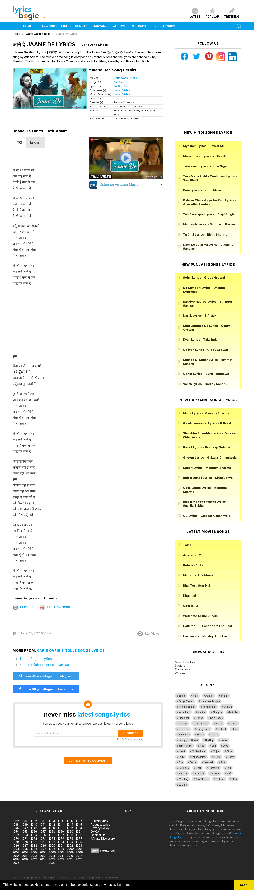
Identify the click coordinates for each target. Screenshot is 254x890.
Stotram (220, 779)
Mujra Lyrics (206, 413)
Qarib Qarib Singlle (125, 77)
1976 (70, 838)
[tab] (19, 142)
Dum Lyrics (202, 190)
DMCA (95, 831)
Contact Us (98, 835)
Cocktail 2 (190, 606)
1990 (52, 845)
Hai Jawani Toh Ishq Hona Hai (205, 636)
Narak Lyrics (199, 315)
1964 (34, 835)
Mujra (216, 751)
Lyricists (180, 672)
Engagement (203, 729)
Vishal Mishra (122, 90)
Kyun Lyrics (201, 339)
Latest (195, 16)
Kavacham (184, 712)
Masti (182, 751)
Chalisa (227, 706)
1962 (16, 835)
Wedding (183, 779)
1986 (16, 845)
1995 (25, 848)
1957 (43, 831)
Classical (184, 718)
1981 (42, 842)
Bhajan (224, 695)
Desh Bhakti (201, 723)
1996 (34, 848)
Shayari (216, 773)
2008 (70, 852)
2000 (70, 848)
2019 (25, 859)
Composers (182, 669)
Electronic (184, 729)
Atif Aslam (120, 82)
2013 (43, 855)
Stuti (234, 779)
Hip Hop (209, 740)
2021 (43, 859)
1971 (24, 838)
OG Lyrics (206, 516)
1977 (79, 838)
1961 (78, 831)
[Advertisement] (50, 321)
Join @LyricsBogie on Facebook (48, 689)
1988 (34, 845)
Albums (119, 26)
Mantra (201, 712)
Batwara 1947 (193, 565)
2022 (52, 859)
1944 (70, 824)
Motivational (199, 751)
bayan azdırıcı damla (36, 798)
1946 (16, 828)
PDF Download (58, 607)
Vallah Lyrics (205, 384)
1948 (34, 828)
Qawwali (208, 762)
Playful (217, 757)
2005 (43, 852)
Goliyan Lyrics (205, 350)
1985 (79, 842)
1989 (43, 845)
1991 (60, 845)
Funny (200, 734)
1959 (61, 831)
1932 (34, 821)
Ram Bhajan (209, 706)
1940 (34, 824)
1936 (70, 821)
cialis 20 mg (7, 798)
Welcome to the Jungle (200, 616)
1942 (52, 824)
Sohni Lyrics (204, 277)
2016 (70, 855)
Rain (223, 762)
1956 (34, 831)
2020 (34, 859)
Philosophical (198, 757)
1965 (43, 835)
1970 (16, 838)
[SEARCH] (239, 26)
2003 (25, 852)
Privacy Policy (100, 828)
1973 (43, 838)
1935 (61, 821)
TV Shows (138, 26)
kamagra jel (70, 798)
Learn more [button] (125, 884)
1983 (61, 842)
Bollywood (46, 26)
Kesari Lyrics (207, 468)
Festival (221, 729)
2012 (34, 855)
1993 (79, 845)
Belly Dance (216, 718)
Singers (180, 665)
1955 (25, 831)
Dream (233, 723)
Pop (181, 762)
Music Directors (185, 662)
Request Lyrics (163, 26)
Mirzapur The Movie (198, 575)
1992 (70, 845)
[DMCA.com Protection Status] (103, 852)
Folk (235, 729)
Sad (229, 768)
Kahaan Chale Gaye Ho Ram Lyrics (210, 202)
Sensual (183, 773)
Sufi (229, 773)
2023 (61, 859)
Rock (198, 768)
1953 (79, 828)
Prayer (193, 762)
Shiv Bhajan (201, 779)
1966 (52, 835)
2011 (24, 855)
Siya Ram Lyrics (203, 146)
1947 (25, 828)
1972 (34, 838)
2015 (61, 855)
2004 (34, 852)
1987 (25, 845)
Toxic (187, 545)
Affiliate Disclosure (103, 838)
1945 (79, 824)
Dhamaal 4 (191, 595)
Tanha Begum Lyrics (35, 659)
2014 (52, 855)
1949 (43, 828)
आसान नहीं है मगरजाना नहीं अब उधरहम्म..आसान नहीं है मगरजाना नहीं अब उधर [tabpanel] (28, 379)
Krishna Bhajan (187, 706)
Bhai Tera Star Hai (196, 585)
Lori (214, 745)
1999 (61, 848)
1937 (79, 821)
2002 (16, 852)
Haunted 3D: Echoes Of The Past (207, 626)
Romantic (214, 768)
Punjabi (81, 26)
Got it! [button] (244, 884)
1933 (43, 821)
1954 (16, 831)
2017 (79, 855)
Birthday (233, 712)
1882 (16, 821)
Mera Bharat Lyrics (204, 156)
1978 (16, 842)
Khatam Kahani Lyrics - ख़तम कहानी (45, 665)
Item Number (185, 745)
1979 (25, 842)
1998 (52, 848)
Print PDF (27, 607)
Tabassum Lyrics (206, 166)
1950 (52, 828)
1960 (70, 831)
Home (27, 26)
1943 (61, 824)
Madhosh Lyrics (209, 224)
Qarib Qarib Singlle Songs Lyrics (71, 651)
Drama (219, 723)
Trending (231, 16)
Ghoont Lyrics (210, 457)
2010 (16, 855)
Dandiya (183, 723)
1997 (43, 848)
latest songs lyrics (103, 714)
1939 (25, 824)
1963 (25, 835)
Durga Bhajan (186, 701)
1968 (70, 835)
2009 (79, 852)
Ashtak (209, 695)
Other (229, 751)
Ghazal (215, 734)
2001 (79, 848)
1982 (52, 842)
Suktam (183, 784)
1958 (52, 831)
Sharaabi (199, 773)
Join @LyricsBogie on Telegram (48, 676)
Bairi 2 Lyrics (206, 447)
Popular (212, 16)
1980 (34, 842)
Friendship (184, 734)
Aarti (195, 695)
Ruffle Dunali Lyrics (208, 478)
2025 (79, 859)
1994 (16, 848)
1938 (16, 824)
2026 (16, 862)
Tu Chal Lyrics (205, 234)
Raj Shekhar (121, 86)
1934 (52, 821)
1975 (61, 838)
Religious (184, 768)
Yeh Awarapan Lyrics (208, 214)
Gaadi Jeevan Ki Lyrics (207, 423)
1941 (42, 824)
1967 (61, 835)
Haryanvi (100, 26)
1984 (70, 842)
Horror (224, 740)
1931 (24, 821)
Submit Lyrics (99, 821)
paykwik (56, 798)
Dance (199, 718)
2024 (70, 859)
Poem (231, 757)
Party (181, 757)
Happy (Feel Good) (188, 740)
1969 (79, 835)
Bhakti (182, 695)
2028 (52, 862)
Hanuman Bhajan (210, 701)
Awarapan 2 (192, 555)
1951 (60, 828)
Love (117, 98)
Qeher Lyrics (206, 374)
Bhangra (217, 712)
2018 (16, 859)
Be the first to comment (88, 760)
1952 (70, 828)
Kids (202, 745)
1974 (52, 838)
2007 (61, 852)
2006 (52, 852)
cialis (19, 798)
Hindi (65, 26)
